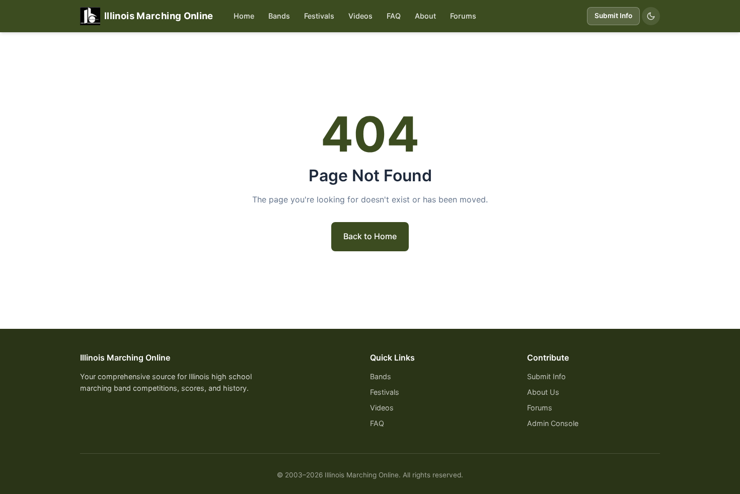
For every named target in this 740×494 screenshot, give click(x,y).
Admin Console (552, 423)
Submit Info (613, 16)
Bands (279, 16)
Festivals (319, 16)
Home (244, 16)
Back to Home (370, 236)
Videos (360, 16)
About (425, 16)
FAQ (394, 16)
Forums (463, 16)
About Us (543, 392)
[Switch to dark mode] (651, 16)
